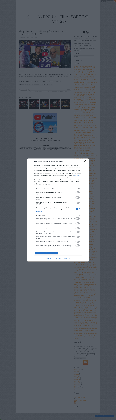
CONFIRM (47, 253)
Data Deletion (49, 258)
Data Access (58, 258)
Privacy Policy (67, 258)
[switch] (78, 192)
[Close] (85, 161)
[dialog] (58, 210)
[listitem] (58, 189)
